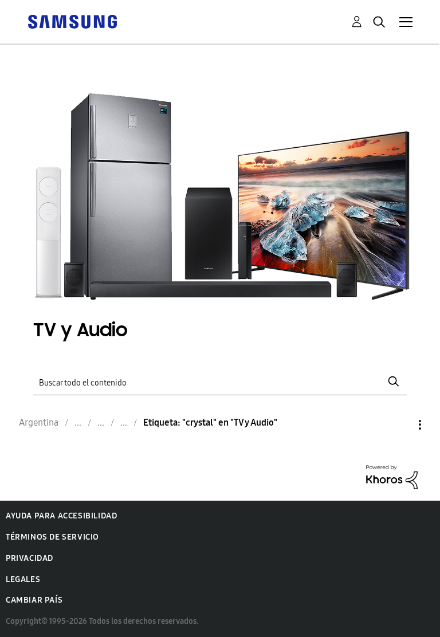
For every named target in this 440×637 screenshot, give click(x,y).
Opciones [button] (400, 425)
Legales (23, 579)
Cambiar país (34, 600)
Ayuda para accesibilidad (61, 516)
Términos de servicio (52, 537)
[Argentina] (72, 20)
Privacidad (29, 558)
